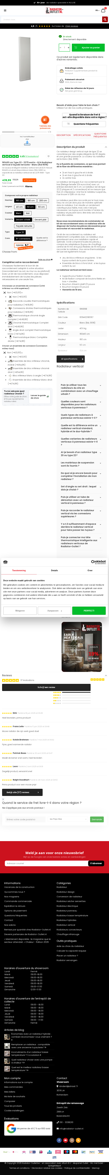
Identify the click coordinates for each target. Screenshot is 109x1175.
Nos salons (10, 924)
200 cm (43, 200)
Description (64, 135)
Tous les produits (13, 1105)
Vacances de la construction (19, 887)
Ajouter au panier (91, 47)
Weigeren (20, 610)
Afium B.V (66, 1163)
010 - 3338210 (66, 1122)
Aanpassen (52, 610)
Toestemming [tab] (19, 570)
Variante (9, 219)
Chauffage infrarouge (68, 934)
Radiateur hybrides (66, 920)
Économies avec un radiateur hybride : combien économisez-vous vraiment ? (31, 1035)
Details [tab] (54, 570)
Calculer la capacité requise (71, 950)
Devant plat (40, 219)
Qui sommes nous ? (14, 891)
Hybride (23, 246)
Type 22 (20, 232)
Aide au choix (44, 259)
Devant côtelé (23, 219)
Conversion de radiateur (69, 896)
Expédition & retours (14, 906)
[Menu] (5, 10)
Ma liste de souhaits (14, 1096)
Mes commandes (13, 1086)
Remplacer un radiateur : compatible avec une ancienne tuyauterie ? (30, 1046)
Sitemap (96, 1168)
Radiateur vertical (66, 924)
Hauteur (8, 200)
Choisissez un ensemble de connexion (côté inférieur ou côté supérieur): (23, 287)
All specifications (69, 359)
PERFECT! (89, 610)
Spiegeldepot (54, 1165)
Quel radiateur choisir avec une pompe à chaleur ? (31, 1061)
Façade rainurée (24, 226)
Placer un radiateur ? (67, 955)
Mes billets (9, 1091)
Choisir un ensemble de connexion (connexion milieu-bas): (24, 347)
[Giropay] (32, 1152)
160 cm (19, 200)
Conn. (7, 238)
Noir (28, 213)
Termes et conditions (19, 1168)
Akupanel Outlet (80, 1163)
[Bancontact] (83, 1152)
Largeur (8, 206)
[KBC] (49, 1152)
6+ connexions (23, 238)
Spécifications (82, 135)
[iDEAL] (41, 1152)
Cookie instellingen (14, 1110)
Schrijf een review (46, 687)
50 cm (30, 207)
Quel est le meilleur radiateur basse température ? (30, 1069)
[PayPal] (92, 1152)
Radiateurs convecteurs (69, 929)
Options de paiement (15, 910)
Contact (8, 920)
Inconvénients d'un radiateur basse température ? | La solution (29, 1053)
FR (97, 10)
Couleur (8, 213)
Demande (97, 819)
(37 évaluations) (29, 156)
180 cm (31, 200)
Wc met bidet (96, 1163)
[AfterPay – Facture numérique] (7, 1152)
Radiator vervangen (67, 960)
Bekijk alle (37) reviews (18, 792)
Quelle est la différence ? (42, 239)
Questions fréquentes (83, 123)
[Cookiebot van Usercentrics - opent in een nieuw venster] (93, 562)
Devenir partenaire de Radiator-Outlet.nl (25, 934)
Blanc (18, 213)
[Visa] (100, 1152)
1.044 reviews (71, 26)
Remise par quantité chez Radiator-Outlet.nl (27, 929)
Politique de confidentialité (77, 1168)
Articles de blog (14, 1030)
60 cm (41, 207)
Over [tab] (90, 570)
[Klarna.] (58, 1152)
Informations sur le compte (18, 1082)
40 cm (19, 207)
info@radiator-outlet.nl (71, 1128)
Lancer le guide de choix (38, 396)
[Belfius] (15, 1152)
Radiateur (62, 887)
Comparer (9, 1101)
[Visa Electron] (54, 1157)
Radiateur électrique (67, 906)
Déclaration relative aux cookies (47, 1168)
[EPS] (24, 1152)
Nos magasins (11, 896)
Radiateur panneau (67, 910)
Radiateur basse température (72, 915)
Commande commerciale (18, 901)
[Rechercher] (105, 19)
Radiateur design (66, 891)
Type (7, 232)
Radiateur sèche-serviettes (71, 901)
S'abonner (96, 863)
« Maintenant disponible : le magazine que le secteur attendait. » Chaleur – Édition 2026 (27, 941)
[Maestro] (66, 1152)
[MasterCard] (75, 1152)
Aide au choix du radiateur (70, 946)
